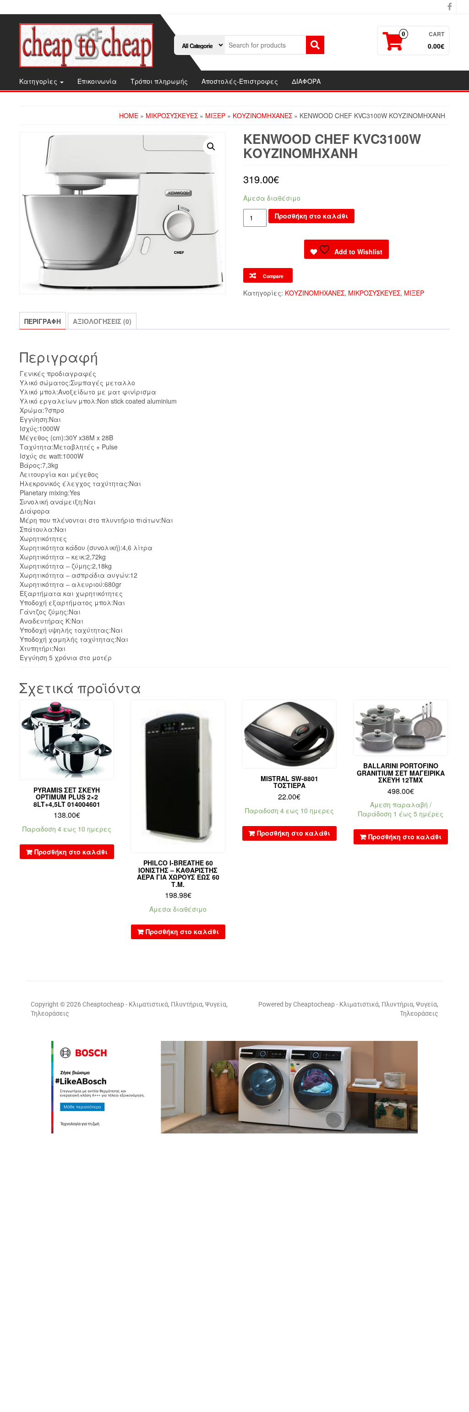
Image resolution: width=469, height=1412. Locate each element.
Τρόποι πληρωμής (159, 81)
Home (128, 115)
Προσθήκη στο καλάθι (311, 215)
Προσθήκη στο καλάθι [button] (71, 851)
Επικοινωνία (97, 81)
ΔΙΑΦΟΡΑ (306, 81)
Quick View (109, 713)
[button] (211, 146)
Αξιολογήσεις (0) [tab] (102, 321)
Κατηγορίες (39, 81)
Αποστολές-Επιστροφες (240, 81)
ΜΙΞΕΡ (215, 115)
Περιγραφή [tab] (42, 321)
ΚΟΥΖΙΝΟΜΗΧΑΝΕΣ (262, 115)
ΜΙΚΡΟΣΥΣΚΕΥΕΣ (172, 115)
